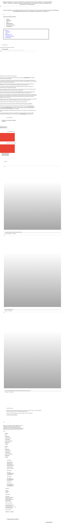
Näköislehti (8, 20)
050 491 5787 (11, 484)
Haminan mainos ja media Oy (13, 519)
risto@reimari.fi (9, 480)
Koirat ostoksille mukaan (9, 309)
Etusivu (7, 19)
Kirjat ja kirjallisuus (8, 120)
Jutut (7, 22)
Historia (3, 120)
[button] (26, 28)
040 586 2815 (11, 473)
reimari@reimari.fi (10, 465)
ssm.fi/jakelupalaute (8, 507)
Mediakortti (7, 442)
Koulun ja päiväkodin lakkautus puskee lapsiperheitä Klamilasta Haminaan (17, 390)
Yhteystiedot (9, 26)
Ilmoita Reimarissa (10, 25)
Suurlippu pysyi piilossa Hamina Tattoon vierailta (13, 232)
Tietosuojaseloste (49, 522)
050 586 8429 (11, 479)
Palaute (6, 444)
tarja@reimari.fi (9, 474)
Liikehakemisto (9, 23)
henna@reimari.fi (10, 485)
